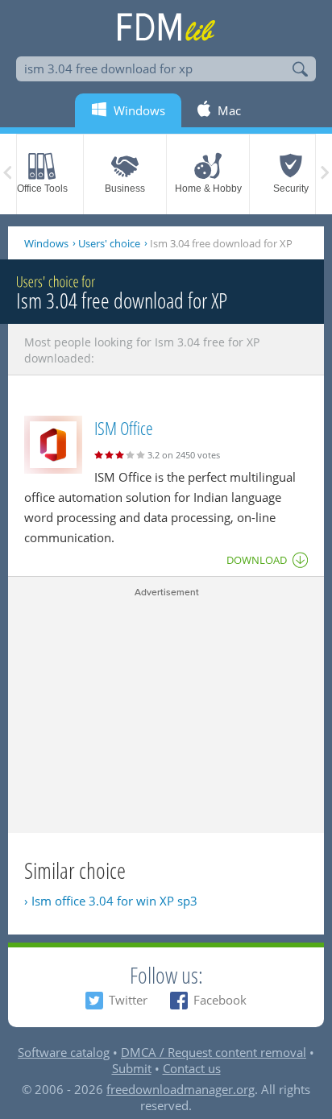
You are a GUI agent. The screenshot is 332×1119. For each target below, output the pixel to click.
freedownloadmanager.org (180, 1089)
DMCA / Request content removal (213, 1052)
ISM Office (123, 428)
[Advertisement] (166, 712)
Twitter (128, 1000)
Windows (46, 243)
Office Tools (42, 188)
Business (125, 188)
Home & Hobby (208, 188)
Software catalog (64, 1052)
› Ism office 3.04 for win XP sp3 (110, 901)
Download (256, 560)
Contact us (192, 1068)
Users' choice (109, 243)
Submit (131, 1068)
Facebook (220, 1000)
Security (291, 188)
